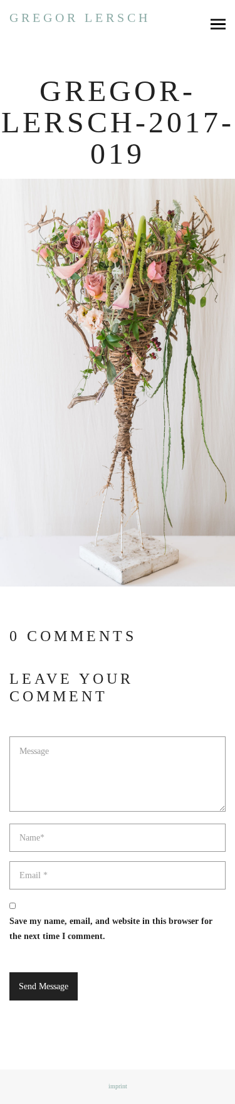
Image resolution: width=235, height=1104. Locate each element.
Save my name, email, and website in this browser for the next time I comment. (110, 928)
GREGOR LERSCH (79, 17)
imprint (117, 1086)
